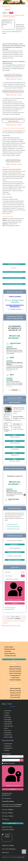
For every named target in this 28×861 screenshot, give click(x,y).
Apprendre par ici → (14, 547)
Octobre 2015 (7, 749)
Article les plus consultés (8, 832)
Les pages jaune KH (15, 678)
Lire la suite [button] (9, 370)
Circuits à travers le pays (13, 529)
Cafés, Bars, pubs (14, 693)
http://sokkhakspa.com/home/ (13, 225)
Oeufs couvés (7, 720)
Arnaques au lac (14, 696)
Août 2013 (6, 753)
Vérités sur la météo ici (15, 296)
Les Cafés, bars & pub (10, 658)
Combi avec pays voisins (13, 532)
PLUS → (14, 435)
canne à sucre (7, 713)
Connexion (14, 606)
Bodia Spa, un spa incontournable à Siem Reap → (14, 271)
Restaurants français (9, 652)
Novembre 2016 (8, 746)
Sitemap (22, 860)
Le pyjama (6, 718)
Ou (9, 309)
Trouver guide (7, 722)
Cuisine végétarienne (9, 656)
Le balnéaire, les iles (12, 527)
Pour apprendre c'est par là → (14, 555)
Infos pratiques (7, 735)
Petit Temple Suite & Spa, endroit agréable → (14, 283)
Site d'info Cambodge (15, 683)
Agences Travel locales (15, 676)
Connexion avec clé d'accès (15, 603)
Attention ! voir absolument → (14, 563)
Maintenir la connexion (12, 582)
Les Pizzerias (7, 654)
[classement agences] (14, 635)
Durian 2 (6, 731)
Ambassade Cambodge (15, 672)
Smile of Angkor (14, 691)
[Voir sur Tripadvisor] (7, 343)
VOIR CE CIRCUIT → (12, 826)
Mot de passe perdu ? (10, 610)
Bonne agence (14, 700)
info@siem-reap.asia (15, 309)
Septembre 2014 (8, 751)
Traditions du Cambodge (8, 848)
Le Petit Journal (15, 680)
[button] (5, 496)
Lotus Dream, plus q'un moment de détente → (14, 277)
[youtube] (15, 300)
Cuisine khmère (14, 698)
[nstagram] (15, 302)
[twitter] (21, 300)
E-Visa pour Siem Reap (15, 674)
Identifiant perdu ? (9, 612)
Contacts (19, 860)
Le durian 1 (7, 716)
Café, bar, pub (5, 855)
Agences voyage (8, 740)
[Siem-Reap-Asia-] (8, 300)
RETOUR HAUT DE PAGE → (14, 264)
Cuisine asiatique (8, 650)
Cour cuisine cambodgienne (9, 852)
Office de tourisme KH (15, 669)
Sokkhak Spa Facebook (16, 79)
